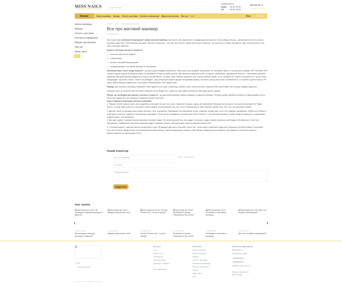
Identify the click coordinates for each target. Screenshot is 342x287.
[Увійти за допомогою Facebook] (196, 157)
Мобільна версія (83, 267)
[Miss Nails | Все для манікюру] (88, 252)
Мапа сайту (81, 51)
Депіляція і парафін (161, 263)
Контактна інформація (149, 16)
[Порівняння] (233, 16)
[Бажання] (238, 16)
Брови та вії (158, 253)
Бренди (116, 16)
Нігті (155, 250)
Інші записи (82, 204)
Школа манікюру (104, 16)
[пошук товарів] (210, 7)
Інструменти (158, 257)
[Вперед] (267, 223)
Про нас (184, 16)
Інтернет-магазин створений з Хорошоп (88, 281)
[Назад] (74, 223)
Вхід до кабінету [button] (199, 250)
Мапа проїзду (237, 275)
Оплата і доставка (130, 16)
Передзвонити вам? (257, 8)
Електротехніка (159, 260)
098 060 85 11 (256, 5)
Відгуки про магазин (170, 16)
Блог (192, 16)
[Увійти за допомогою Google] (200, 157)
